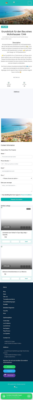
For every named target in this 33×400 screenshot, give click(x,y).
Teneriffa (5, 310)
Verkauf (28, 208)
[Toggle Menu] (2, 3)
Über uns (5, 296)
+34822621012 (8, 341)
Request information (16, 199)
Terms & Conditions (26, 195)
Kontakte (5, 304)
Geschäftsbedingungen (9, 301)
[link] (16, 218)
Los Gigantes (6, 333)
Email (2, 168)
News (4, 294)
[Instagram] (16, 389)
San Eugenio (6, 328)
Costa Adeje (6, 320)
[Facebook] (12, 389)
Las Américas (6, 325)
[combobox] (3, 163)
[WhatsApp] (21, 389)
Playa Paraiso (6, 331)
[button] (16, 15)
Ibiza (4, 313)
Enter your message (6, 182)
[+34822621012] (29, 3)
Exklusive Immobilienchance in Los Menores (14, 272)
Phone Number (5, 161)
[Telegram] (19, 389)
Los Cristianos (7, 323)
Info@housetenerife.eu (9, 356)
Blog (4, 291)
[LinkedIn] (14, 389)
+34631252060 (8, 343)
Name (2, 153)
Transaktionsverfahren (9, 299)
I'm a (2, 175)
